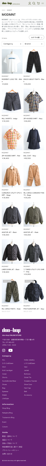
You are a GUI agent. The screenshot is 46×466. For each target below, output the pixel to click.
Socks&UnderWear (9, 381)
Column (5, 426)
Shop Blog (6, 408)
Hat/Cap (27, 388)
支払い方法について (9, 443)
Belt (25, 391)
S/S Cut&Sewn (7, 363)
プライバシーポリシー (10, 450)
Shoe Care (28, 384)
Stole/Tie (27, 377)
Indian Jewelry (29, 360)
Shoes (4, 384)
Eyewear (5, 391)
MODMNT (9, 10)
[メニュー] (43, 3)
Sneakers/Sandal (30, 381)
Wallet (4, 395)
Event (4, 422)
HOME (3, 10)
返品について (7, 440)
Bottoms (27, 374)
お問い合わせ (7, 454)
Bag (3, 388)
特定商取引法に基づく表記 (12, 447)
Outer (4, 374)
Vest (25, 367)
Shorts (4, 377)
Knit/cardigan (7, 370)
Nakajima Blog (7, 412)
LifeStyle (5, 398)
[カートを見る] (38, 3)
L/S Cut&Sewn (29, 363)
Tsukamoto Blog (8, 417)
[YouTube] (10, 350)
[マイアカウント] (29, 3)
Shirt (4, 367)
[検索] (34, 3)
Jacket (26, 370)
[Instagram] (3, 350)
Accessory (28, 395)
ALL (3, 360)
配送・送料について (9, 436)
